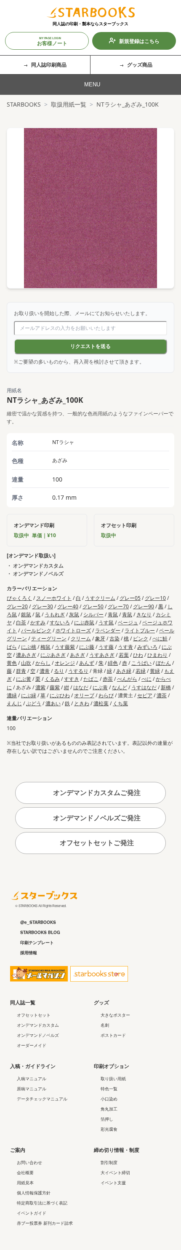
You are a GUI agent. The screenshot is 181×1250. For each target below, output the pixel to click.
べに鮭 (160, 638)
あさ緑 (123, 671)
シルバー (93, 614)
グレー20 (17, 606)
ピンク (140, 638)
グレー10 (155, 598)
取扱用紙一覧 (68, 104)
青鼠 (113, 614)
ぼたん (163, 662)
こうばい (141, 662)
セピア (144, 695)
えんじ (14, 703)
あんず (86, 662)
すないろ (60, 622)
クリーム (81, 638)
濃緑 (12, 695)
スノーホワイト (54, 598)
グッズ (101, 1002)
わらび (106, 695)
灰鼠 (74, 614)
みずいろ (147, 646)
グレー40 (67, 606)
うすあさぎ (101, 654)
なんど (119, 687)
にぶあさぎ (53, 654)
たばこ (90, 679)
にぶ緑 (28, 695)
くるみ (52, 679)
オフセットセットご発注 (96, 842)
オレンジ (65, 662)
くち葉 (120, 703)
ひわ (138, 654)
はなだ (80, 687)
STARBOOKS (24, 104)
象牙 (100, 638)
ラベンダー (107, 630)
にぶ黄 (23, 679)
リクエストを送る (90, 346)
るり (59, 671)
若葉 (124, 654)
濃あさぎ (26, 654)
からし (43, 662)
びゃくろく (19, 598)
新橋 (166, 687)
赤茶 (108, 679)
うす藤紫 (65, 646)
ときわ (81, 703)
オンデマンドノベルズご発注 (96, 817)
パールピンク (36, 630)
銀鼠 (26, 614)
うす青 (125, 646)
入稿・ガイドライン (33, 1066)
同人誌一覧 (22, 1002)
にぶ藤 (86, 646)
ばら (12, 646)
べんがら (127, 679)
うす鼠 (106, 622)
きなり (144, 614)
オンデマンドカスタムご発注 (96, 792)
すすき (71, 679)
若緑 (141, 671)
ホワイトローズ (73, 630)
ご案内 (17, 1150)
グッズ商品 (139, 64)
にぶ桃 (28, 646)
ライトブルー (140, 630)
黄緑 (155, 671)
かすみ (37, 622)
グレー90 (143, 606)
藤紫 (55, 687)
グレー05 (130, 598)
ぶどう (33, 703)
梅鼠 (45, 646)
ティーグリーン (49, 638)
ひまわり (157, 654)
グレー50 (93, 606)
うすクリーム (100, 598)
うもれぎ (55, 614)
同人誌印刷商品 (49, 64)
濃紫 (40, 687)
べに (146, 679)
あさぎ (77, 654)
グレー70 (118, 606)
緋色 (113, 662)
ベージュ (128, 622)
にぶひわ (60, 695)
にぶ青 (100, 687)
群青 (21, 671)
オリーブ (84, 695)
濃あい (53, 703)
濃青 (45, 671)
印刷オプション (111, 1066)
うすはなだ (144, 687)
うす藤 (106, 646)
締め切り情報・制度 (116, 1150)
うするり (78, 671)
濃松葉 (101, 703)
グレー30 (42, 606)
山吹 (26, 662)
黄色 (12, 662)
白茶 (21, 622)
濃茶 (162, 695)
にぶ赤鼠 (84, 622)
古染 (114, 638)
